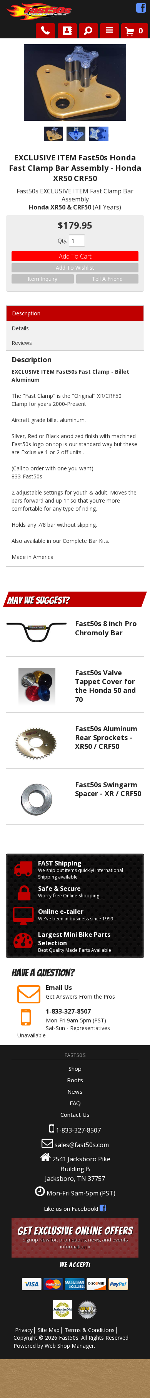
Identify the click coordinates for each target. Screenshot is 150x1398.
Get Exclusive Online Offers (75, 1237)
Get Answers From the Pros (80, 991)
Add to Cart (75, 256)
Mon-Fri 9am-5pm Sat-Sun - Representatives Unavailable (63, 1023)
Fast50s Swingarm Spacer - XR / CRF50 (108, 789)
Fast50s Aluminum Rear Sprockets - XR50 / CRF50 (106, 737)
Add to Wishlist (75, 267)
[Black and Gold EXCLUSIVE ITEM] (75, 83)
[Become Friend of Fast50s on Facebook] (141, 9)
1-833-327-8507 (78, 1130)
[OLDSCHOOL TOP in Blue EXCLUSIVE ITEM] (76, 135)
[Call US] (45, 30)
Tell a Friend (107, 278)
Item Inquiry (42, 278)
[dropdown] (109, 30)
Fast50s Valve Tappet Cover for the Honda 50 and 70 (105, 686)
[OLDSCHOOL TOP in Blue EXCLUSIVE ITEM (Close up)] (98, 135)
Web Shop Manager (69, 1345)
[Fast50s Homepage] (25, 11)
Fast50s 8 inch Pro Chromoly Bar (106, 628)
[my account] (67, 30)
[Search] (85, 29)
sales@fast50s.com (82, 1145)
